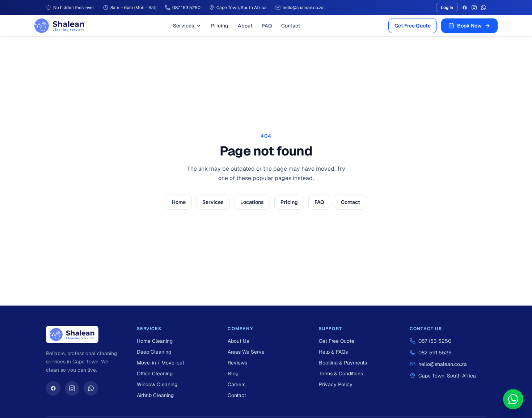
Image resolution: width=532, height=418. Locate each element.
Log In (447, 7)
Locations (252, 202)
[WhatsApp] (483, 7)
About (245, 25)
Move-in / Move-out (160, 362)
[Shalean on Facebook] (53, 388)
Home (179, 202)
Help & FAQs (333, 352)
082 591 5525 (435, 352)
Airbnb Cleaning (155, 395)
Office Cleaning (155, 373)
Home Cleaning (155, 341)
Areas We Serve (246, 352)
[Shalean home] (59, 25)
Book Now (469, 25)
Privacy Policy (335, 384)
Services (183, 25)
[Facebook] (464, 7)
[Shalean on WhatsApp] (91, 388)
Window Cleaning (157, 384)
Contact (290, 25)
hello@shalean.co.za (442, 364)
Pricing (219, 25)
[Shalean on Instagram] (72, 388)
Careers (236, 384)
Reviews (237, 362)
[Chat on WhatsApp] (513, 399)
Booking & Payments (343, 362)
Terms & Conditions (341, 373)
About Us (238, 341)
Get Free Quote (412, 25)
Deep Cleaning (154, 352)
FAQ (267, 25)
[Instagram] (474, 7)
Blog (233, 373)
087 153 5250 (434, 341)
